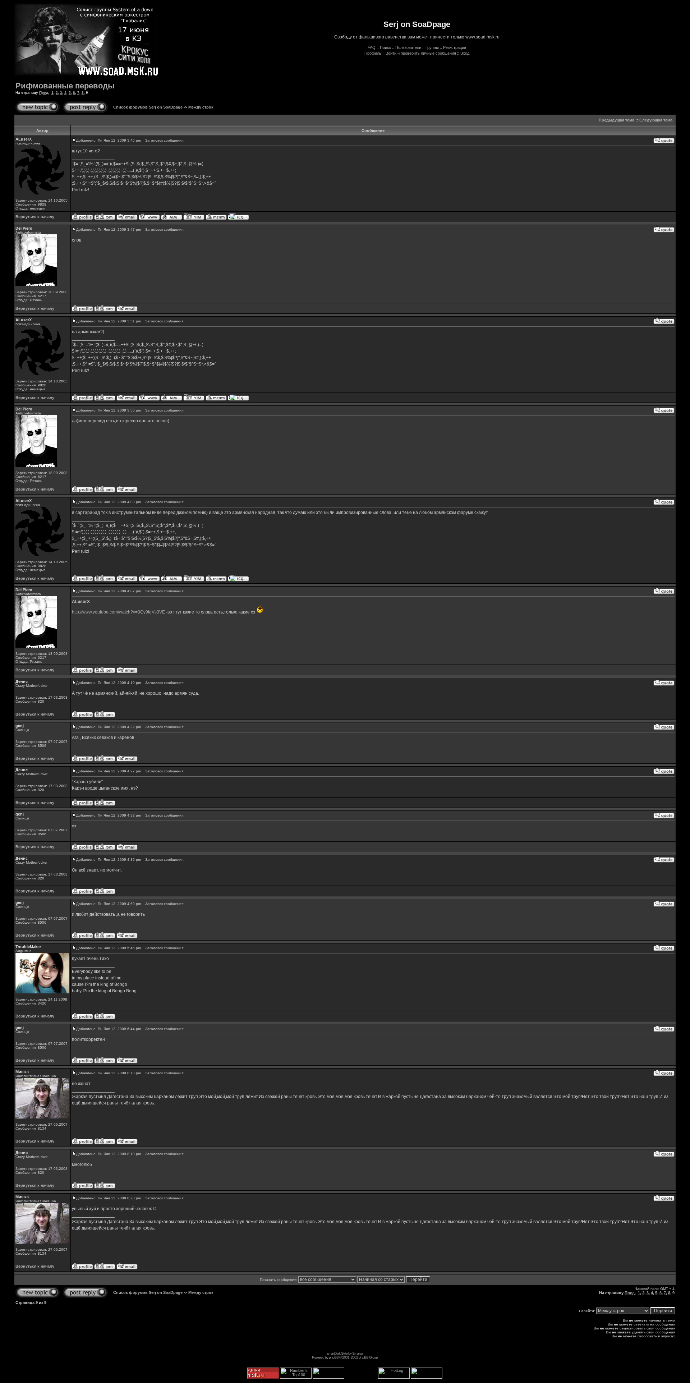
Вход (464, 53)
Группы (432, 47)
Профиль (372, 53)
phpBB (334, 1357)
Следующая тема (655, 120)
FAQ (372, 47)
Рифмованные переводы (65, 85)
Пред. (44, 93)
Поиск (385, 47)
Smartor (357, 1353)
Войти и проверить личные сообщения (421, 53)
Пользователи (408, 47)
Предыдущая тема (616, 120)
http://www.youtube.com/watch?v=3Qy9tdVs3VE (118, 612)
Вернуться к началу (34, 217)
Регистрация (454, 47)
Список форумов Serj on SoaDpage (148, 107)
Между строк (200, 107)
